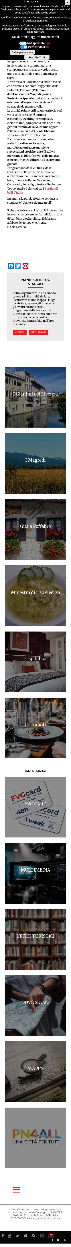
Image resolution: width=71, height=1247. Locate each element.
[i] (48, 43)
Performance (37, 47)
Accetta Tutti (37, 57)
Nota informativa (50, 1218)
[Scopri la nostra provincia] (42, 1236)
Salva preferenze (22, 52)
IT (52, 1240)
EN (64, 1240)
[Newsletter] (51, 1236)
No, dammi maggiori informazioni (35, 37)
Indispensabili (36, 43)
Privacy (33, 1218)
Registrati (38, 332)
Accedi (19, 332)
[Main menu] (16, 1189)
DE (58, 1240)
